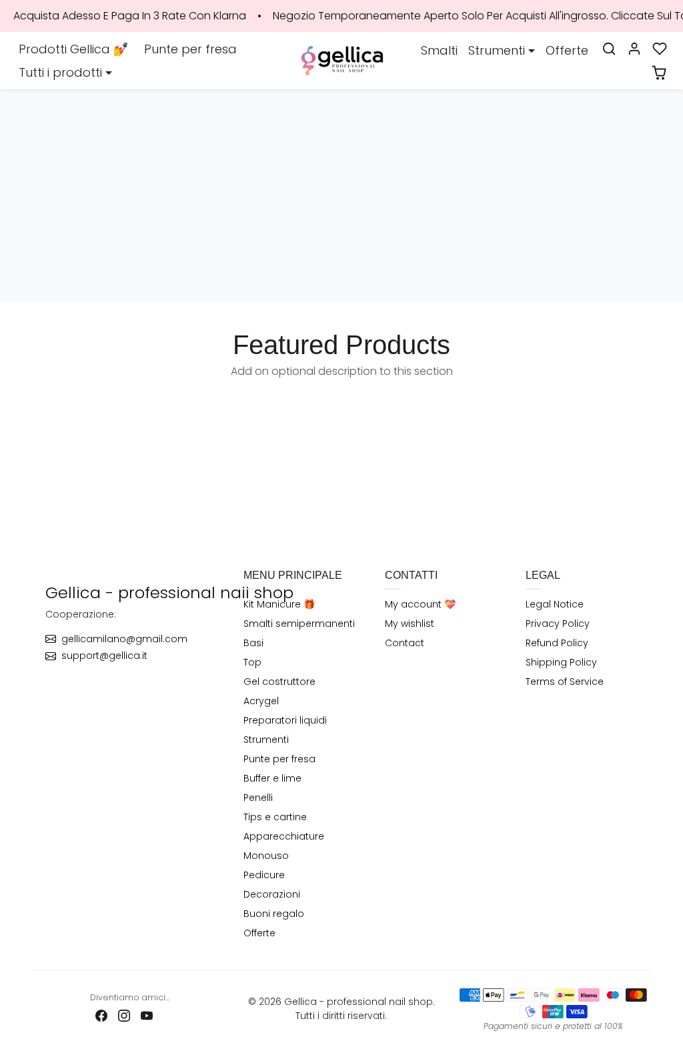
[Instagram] (124, 1014)
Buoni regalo (273, 913)
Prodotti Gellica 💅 (73, 49)
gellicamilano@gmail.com (124, 639)
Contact (404, 643)
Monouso (266, 855)
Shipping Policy (561, 662)
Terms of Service (565, 681)
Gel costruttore (279, 681)
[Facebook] (101, 1014)
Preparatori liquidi (285, 720)
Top (252, 662)
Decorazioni (271, 894)
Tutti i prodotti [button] (60, 72)
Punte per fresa (190, 49)
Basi (253, 643)
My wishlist (409, 623)
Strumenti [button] (496, 50)
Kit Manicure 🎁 (279, 604)
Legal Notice (555, 604)
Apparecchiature (283, 836)
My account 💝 (420, 604)
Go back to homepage (341, 225)
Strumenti (266, 739)
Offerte (567, 50)
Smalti (439, 50)
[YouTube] (146, 1014)
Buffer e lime (272, 778)
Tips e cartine (275, 817)
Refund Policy (557, 643)
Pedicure (264, 875)
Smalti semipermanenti (299, 623)
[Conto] (634, 49)
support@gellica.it (104, 655)
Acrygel (261, 701)
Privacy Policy (558, 623)
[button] (609, 49)
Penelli (258, 797)
